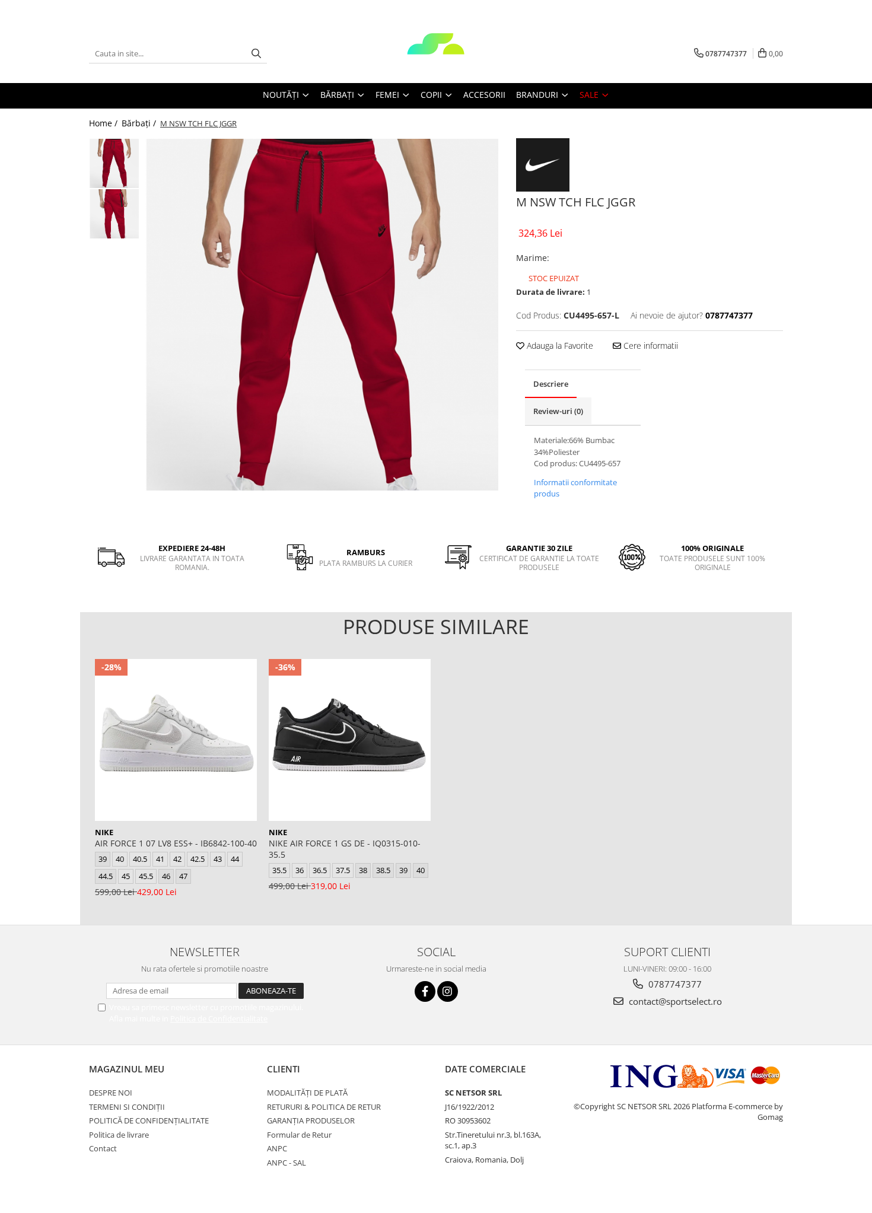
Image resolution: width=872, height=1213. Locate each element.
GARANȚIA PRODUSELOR (311, 1120)
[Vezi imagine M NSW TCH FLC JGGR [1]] (114, 213)
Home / (104, 123)
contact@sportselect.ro (674, 1001)
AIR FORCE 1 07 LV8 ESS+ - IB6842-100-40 (176, 843)
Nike (104, 832)
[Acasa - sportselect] (436, 53)
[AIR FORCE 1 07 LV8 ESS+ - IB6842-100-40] (176, 740)
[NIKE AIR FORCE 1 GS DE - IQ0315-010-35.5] (350, 740)
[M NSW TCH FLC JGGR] (321, 314)
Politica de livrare (119, 1134)
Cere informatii (649, 345)
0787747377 (674, 984)
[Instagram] (447, 991)
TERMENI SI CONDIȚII (127, 1106)
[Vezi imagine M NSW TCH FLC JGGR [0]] (114, 163)
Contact (103, 1148)
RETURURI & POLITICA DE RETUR (324, 1106)
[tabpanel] (321, 314)
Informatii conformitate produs (575, 488)
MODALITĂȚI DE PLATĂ (307, 1092)
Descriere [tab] (550, 383)
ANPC (277, 1148)
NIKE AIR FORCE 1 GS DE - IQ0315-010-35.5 (345, 849)
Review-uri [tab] (558, 411)
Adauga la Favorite (558, 345)
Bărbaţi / (140, 123)
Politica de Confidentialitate (219, 1018)
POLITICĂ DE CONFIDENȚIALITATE (149, 1120)
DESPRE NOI (110, 1092)
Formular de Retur (299, 1134)
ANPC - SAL (286, 1162)
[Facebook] (425, 991)
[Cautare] (256, 53)
